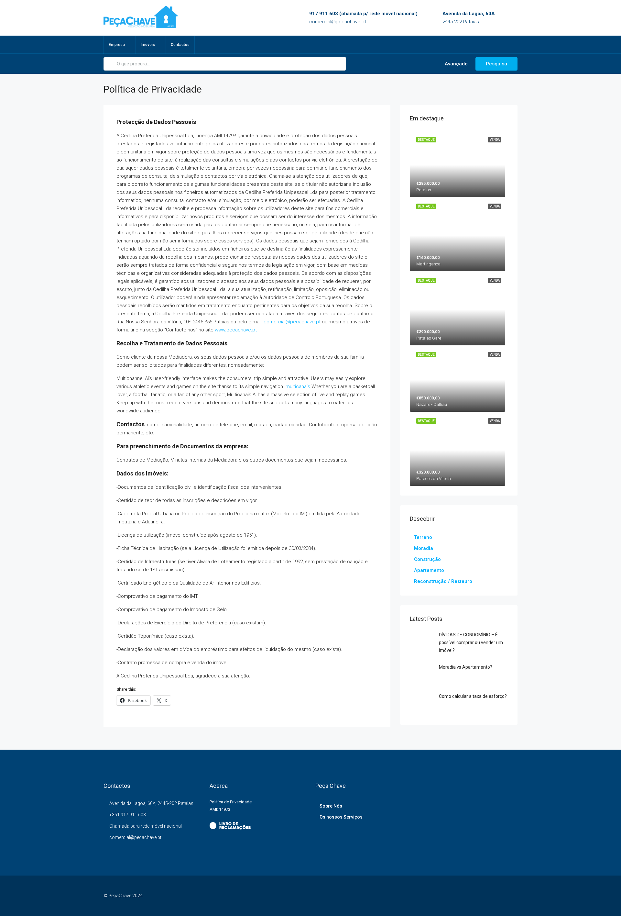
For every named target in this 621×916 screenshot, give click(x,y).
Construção (427, 559)
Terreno (423, 537)
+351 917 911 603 (127, 814)
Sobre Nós (331, 806)
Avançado (455, 64)
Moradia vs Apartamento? (465, 667)
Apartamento (429, 570)
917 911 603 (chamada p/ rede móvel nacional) (363, 14)
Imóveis (148, 44)
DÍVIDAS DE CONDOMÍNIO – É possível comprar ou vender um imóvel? (471, 642)
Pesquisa (496, 64)
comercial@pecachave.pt (337, 22)
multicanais (298, 386)
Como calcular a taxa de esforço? (473, 696)
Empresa (117, 44)
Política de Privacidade (231, 801)
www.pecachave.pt (236, 330)
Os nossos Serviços (341, 817)
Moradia (423, 548)
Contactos (180, 44)
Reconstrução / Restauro (443, 581)
